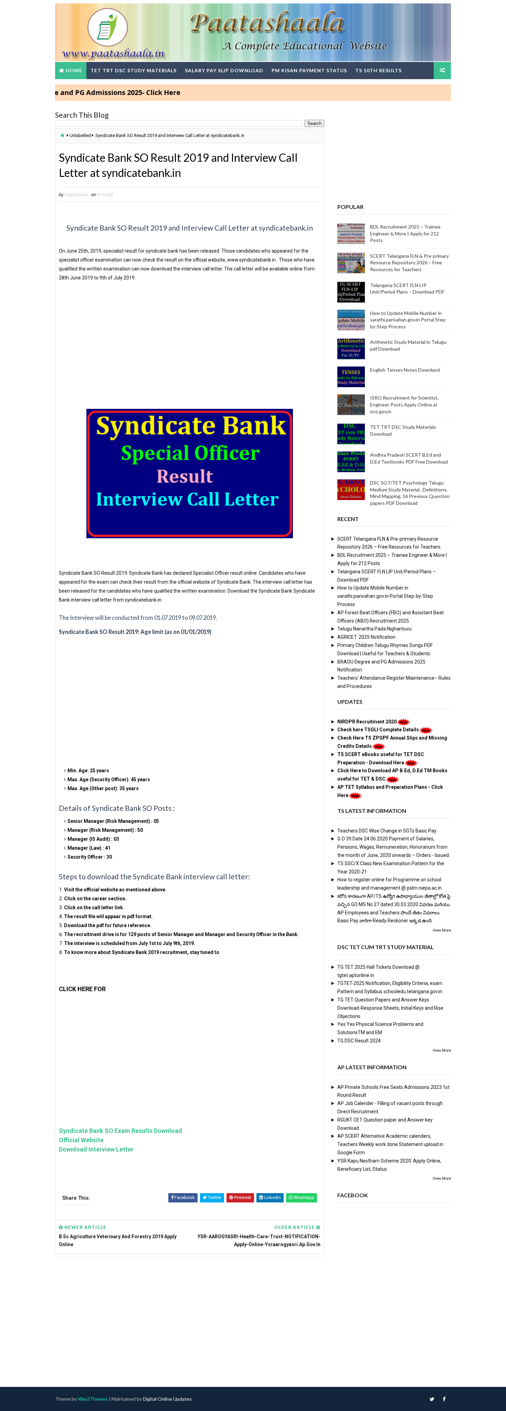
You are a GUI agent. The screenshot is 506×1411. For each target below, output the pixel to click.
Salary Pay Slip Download (224, 70)
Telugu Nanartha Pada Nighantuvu (374, 629)
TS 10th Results (378, 70)
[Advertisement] (189, 348)
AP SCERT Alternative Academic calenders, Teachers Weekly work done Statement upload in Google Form (390, 1144)
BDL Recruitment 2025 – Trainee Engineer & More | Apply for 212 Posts (405, 233)
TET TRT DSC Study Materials (134, 70)
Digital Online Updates (167, 1399)
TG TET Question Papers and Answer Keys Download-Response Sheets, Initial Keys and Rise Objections (390, 1008)
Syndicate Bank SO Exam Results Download (120, 1130)
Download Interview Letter (96, 1149)
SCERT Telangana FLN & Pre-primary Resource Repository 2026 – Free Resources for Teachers (409, 262)
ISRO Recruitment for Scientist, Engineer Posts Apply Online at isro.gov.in (404, 404)
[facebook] (444, 1399)
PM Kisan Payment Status (309, 70)
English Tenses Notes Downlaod (405, 370)
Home (74, 70)
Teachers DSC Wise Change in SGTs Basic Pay (386, 831)
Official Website (81, 1140)
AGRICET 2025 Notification (366, 637)
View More (442, 930)
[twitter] (432, 1399)
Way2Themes (93, 1399)
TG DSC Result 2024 (359, 1040)
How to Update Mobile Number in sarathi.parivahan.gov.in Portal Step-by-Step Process (408, 319)
